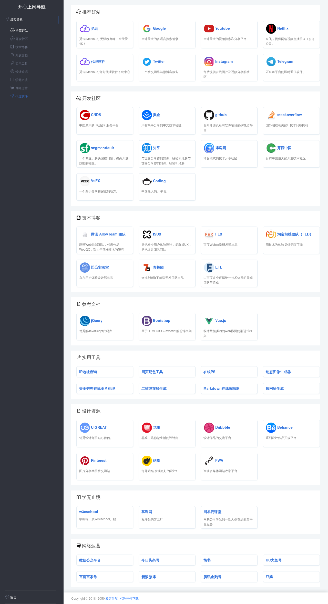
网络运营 (21, 88)
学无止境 (21, 79)
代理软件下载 (129, 598)
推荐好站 (22, 30)
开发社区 (22, 38)
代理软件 (21, 96)
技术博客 (21, 47)
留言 (13, 597)
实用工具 (21, 63)
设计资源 (21, 71)
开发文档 (21, 55)
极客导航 (16, 19)
